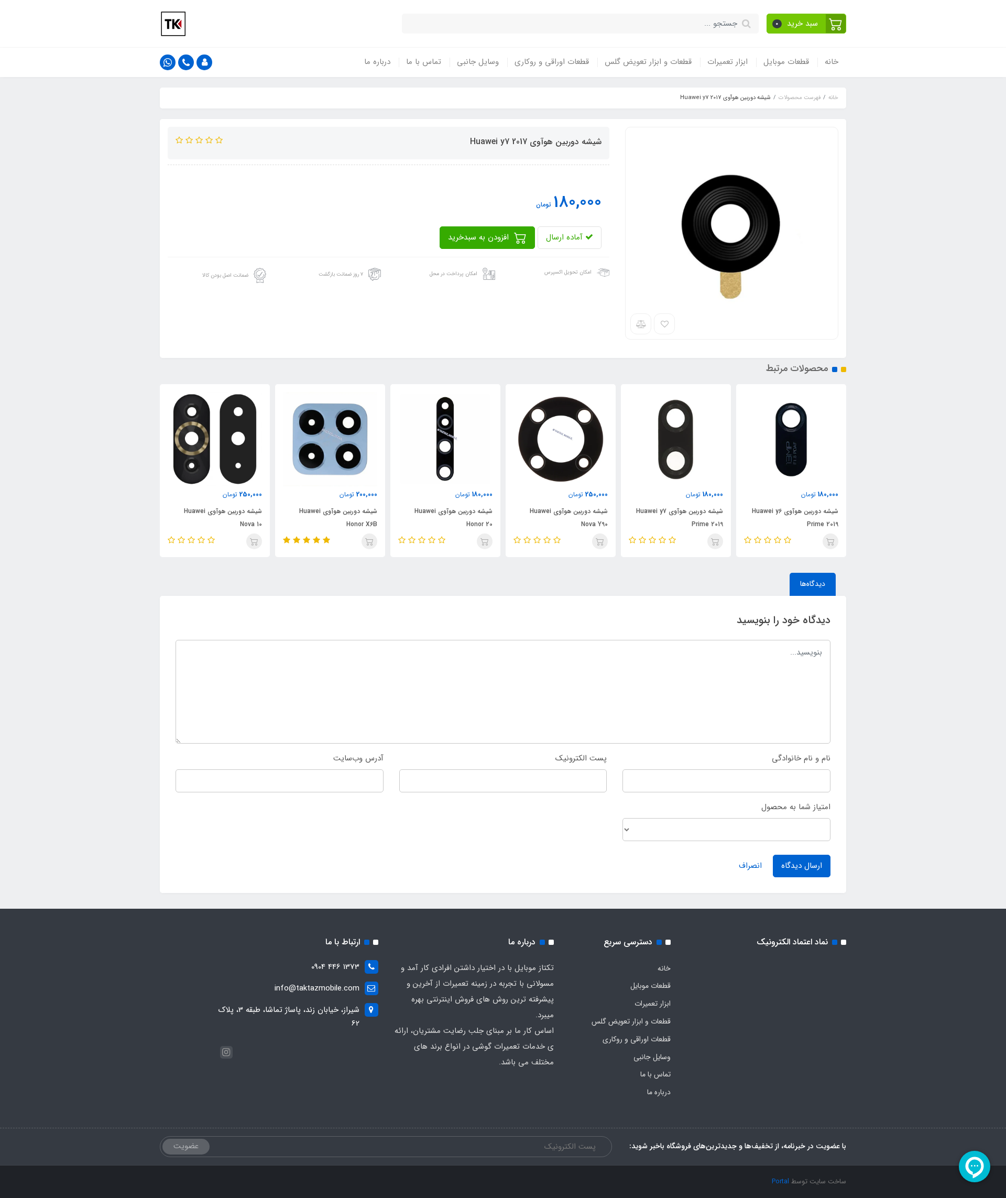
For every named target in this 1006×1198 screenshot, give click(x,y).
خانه (831, 62)
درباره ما (377, 62)
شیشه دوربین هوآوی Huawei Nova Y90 (684, 517)
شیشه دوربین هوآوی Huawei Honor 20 (569, 517)
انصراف (750, 865)
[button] (807, 24)
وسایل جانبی (478, 62)
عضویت (186, 1146)
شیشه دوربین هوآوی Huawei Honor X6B (453, 517)
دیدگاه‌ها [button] (812, 584)
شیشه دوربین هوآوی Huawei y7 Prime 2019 (794, 517)
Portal (780, 1181)
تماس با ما (423, 62)
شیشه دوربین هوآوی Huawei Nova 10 (338, 517)
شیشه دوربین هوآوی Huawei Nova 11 (223, 517)
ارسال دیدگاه (801, 865)
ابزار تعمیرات (727, 62)
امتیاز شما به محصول (795, 807)
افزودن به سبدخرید (479, 237)
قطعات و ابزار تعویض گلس (648, 62)
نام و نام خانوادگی (801, 758)
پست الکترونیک (581, 758)
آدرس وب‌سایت (358, 758)
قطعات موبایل (786, 62)
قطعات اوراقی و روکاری (552, 62)
